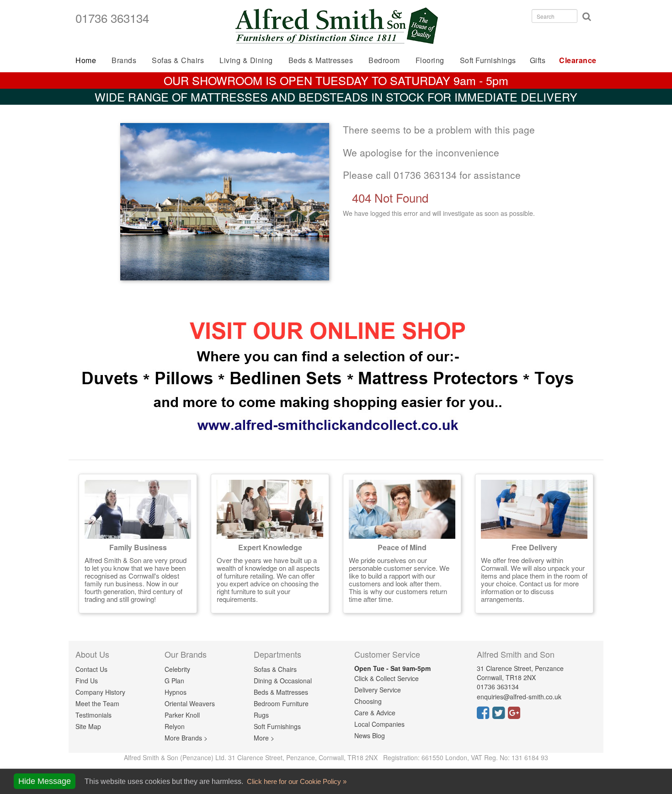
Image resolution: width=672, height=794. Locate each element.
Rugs (261, 714)
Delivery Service (377, 689)
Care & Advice (374, 712)
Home (85, 60)
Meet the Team (97, 703)
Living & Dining (246, 60)
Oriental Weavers (190, 703)
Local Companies (379, 724)
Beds (320, 60)
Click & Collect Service (386, 678)
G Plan (174, 680)
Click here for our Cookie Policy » (296, 781)
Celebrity (177, 669)
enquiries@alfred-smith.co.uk (519, 696)
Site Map (88, 726)
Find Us (86, 680)
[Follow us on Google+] (515, 715)
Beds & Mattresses (281, 692)
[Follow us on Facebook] (484, 715)
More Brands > (186, 737)
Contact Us (91, 669)
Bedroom (384, 60)
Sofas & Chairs (178, 60)
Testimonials (93, 714)
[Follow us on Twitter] (500, 715)
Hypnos (176, 692)
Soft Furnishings (488, 60)
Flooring (430, 60)
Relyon (175, 726)
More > (264, 737)
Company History (100, 692)
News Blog (369, 735)
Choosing (368, 701)
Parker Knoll (182, 714)
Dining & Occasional (283, 680)
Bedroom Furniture (281, 703)
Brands (124, 60)
